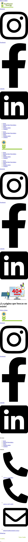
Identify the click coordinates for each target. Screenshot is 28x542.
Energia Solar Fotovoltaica (9, 125)
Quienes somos (7, 127)
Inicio (4, 123)
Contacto (5, 129)
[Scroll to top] (0, 541)
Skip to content (3, 0)
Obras (4, 126)
